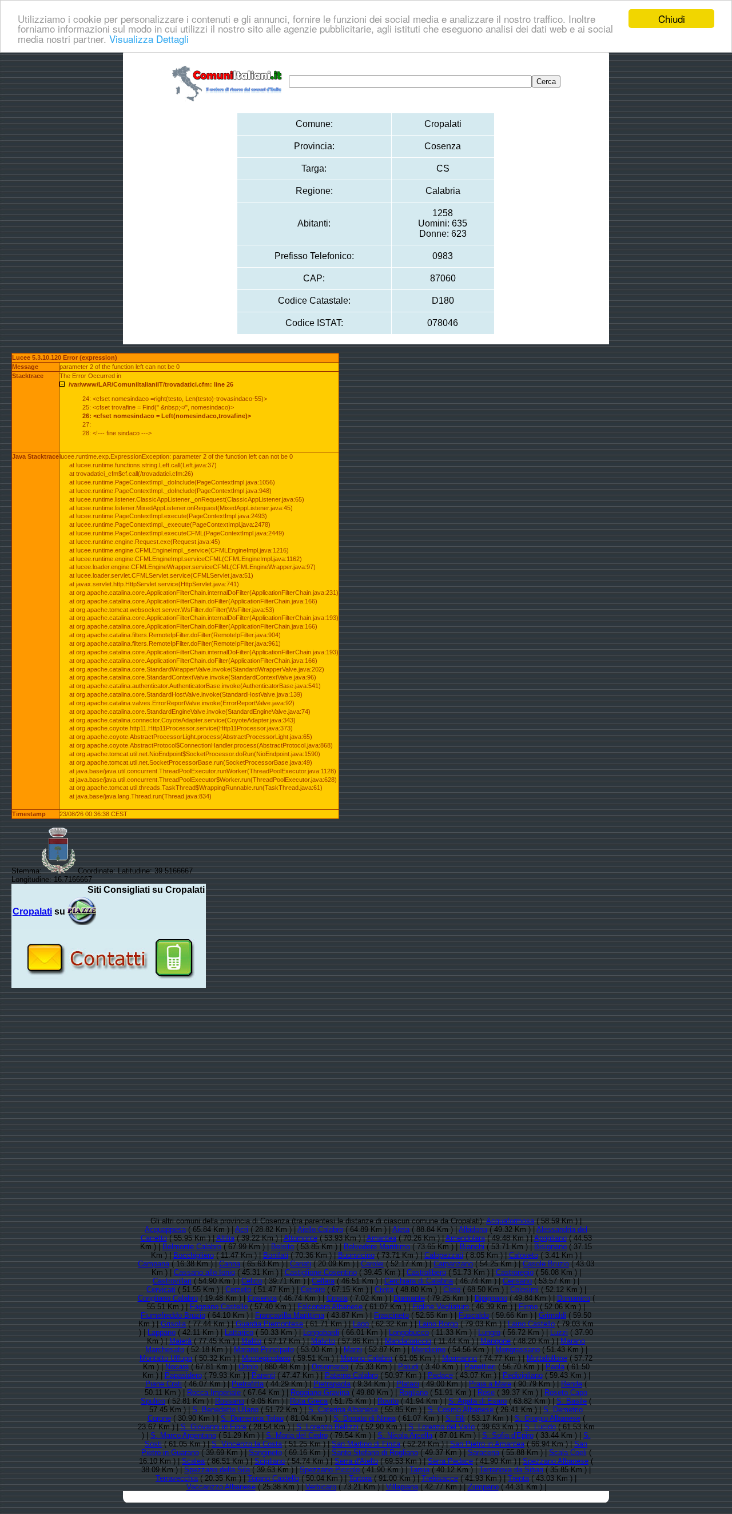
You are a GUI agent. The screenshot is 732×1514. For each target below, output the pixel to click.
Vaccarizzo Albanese (221, 1487)
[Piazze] (81, 911)
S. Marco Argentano (183, 1435)
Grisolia (173, 1324)
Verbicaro (320, 1487)
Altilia (225, 1238)
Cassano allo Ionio (204, 1272)
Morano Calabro (366, 1358)
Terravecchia (177, 1478)
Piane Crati (163, 1384)
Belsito (282, 1246)
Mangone (495, 1341)
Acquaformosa (510, 1221)
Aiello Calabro (320, 1229)
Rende (571, 1384)
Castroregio (515, 1272)
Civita (384, 1289)
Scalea (193, 1461)
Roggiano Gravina (320, 1392)
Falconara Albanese (330, 1306)
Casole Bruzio (546, 1263)
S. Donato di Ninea (364, 1418)
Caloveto (523, 1255)
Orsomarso (330, 1366)
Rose (486, 1392)
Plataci (407, 1384)
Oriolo (248, 1366)
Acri (241, 1229)
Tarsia (419, 1469)
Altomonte (300, 1238)
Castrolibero (426, 1272)
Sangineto (265, 1452)
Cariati (300, 1263)
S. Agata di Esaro (477, 1401)
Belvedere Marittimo (377, 1246)
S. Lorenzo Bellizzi (327, 1426)
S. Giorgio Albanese (547, 1418)
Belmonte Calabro (191, 1246)
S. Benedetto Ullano (225, 1409)
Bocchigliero (193, 1255)
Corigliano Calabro (168, 1298)
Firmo (528, 1306)
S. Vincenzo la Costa (247, 1444)
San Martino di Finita (366, 1444)
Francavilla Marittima (289, 1315)
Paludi (408, 1366)
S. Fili (455, 1418)
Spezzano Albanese (555, 1461)
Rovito (388, 1401)
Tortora (360, 1478)
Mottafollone (547, 1358)
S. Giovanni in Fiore (213, 1426)
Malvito (323, 1341)
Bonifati (275, 1255)
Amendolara (465, 1238)
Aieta (400, 1229)
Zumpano (483, 1487)
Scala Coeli (568, 1452)
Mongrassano (517, 1349)
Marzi (353, 1349)
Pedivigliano (523, 1375)
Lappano (162, 1332)
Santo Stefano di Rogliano (375, 1452)
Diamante (409, 1298)
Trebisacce (439, 1478)
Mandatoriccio (408, 1341)
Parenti (263, 1375)
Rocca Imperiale (214, 1392)
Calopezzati (443, 1255)
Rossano (229, 1401)
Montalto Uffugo (166, 1358)
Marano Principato (264, 1349)
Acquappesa (165, 1229)
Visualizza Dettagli (149, 38)
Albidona (473, 1229)
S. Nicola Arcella (404, 1435)
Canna (229, 1263)
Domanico (573, 1298)
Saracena (483, 1452)
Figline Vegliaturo (440, 1306)
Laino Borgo (438, 1324)
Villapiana (402, 1487)
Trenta (518, 1478)
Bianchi (472, 1246)
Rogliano (413, 1392)
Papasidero (183, 1375)
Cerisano (517, 1281)
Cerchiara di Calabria (418, 1281)
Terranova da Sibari (511, 1469)
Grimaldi (552, 1315)
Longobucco (409, 1332)
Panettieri (480, 1366)
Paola (555, 1366)
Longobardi (321, 1332)
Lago (361, 1324)
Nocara (177, 1366)
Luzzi (559, 1332)
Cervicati (161, 1289)
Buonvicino (356, 1255)
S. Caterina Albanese (343, 1409)
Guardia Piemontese (269, 1324)
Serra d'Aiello (356, 1461)
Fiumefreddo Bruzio (173, 1315)
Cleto (451, 1289)
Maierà (180, 1341)
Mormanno (459, 1358)
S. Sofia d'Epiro (508, 1435)
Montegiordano (266, 1358)
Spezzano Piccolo (330, 1469)
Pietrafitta (248, 1384)
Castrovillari (172, 1281)
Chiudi (671, 18)
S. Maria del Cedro (297, 1435)
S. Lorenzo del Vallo (441, 1426)
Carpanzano (453, 1263)
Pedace (440, 1375)
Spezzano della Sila (217, 1469)
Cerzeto (238, 1289)
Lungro (489, 1332)
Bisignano (550, 1246)
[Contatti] (109, 983)
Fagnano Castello (219, 1306)
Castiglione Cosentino (321, 1272)
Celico (251, 1281)
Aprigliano (550, 1238)
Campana (153, 1263)
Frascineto (391, 1315)
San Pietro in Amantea (487, 1444)
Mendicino (428, 1349)
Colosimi (524, 1289)
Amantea (381, 1238)
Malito (251, 1341)
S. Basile (571, 1401)
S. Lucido (540, 1426)
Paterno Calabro (351, 1375)
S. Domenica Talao (252, 1418)
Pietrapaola (332, 1384)
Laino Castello (531, 1324)
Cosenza (262, 1298)
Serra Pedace (450, 1461)
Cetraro (313, 1289)
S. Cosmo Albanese (461, 1409)
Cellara (323, 1281)
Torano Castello (273, 1478)
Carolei (372, 1263)
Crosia (337, 1298)
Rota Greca (309, 1401)
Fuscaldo (474, 1315)
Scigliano (269, 1461)
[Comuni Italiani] (229, 81)
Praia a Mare (490, 1384)
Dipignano (491, 1298)
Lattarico (239, 1332)
